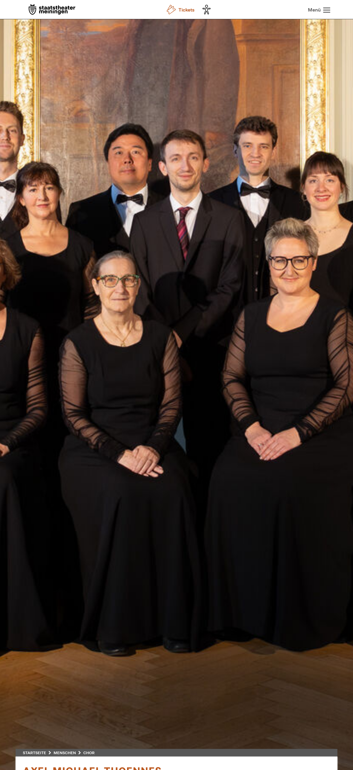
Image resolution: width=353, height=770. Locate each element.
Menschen (65, 753)
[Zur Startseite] (52, 10)
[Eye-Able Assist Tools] (208, 9)
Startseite (34, 753)
